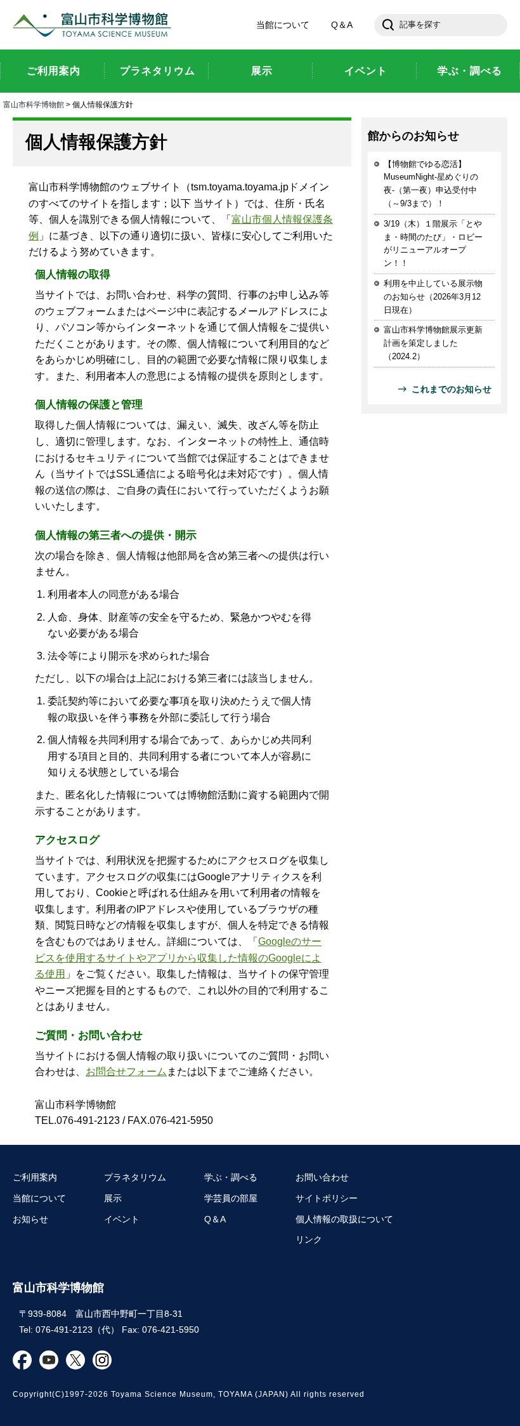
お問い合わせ (322, 1177)
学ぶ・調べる (230, 1177)
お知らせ (30, 1219)
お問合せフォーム (126, 1071)
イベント (122, 1219)
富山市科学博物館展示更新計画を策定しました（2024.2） (433, 343)
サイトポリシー (327, 1198)
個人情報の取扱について (344, 1219)
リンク (309, 1239)
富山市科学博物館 (95, 25)
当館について (282, 25)
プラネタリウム (135, 1177)
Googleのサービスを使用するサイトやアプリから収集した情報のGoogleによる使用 (178, 957)
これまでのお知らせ (451, 389)
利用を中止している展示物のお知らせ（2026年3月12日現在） (433, 297)
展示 (113, 1198)
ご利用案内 (35, 1177)
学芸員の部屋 (230, 1198)
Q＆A (342, 25)
